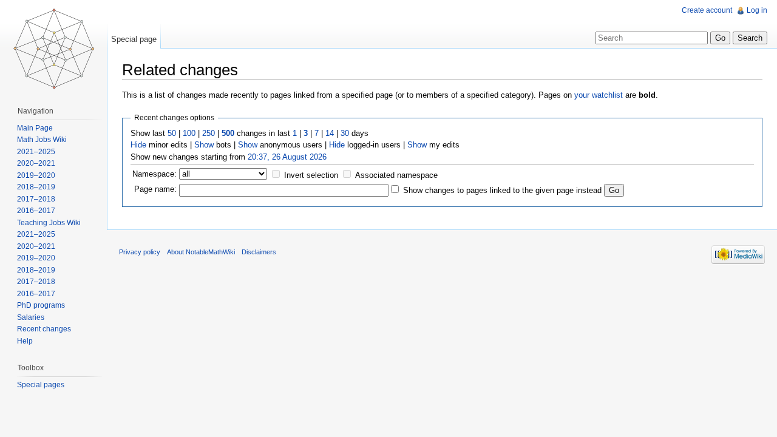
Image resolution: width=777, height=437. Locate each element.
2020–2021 (36, 163)
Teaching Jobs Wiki (49, 222)
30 (345, 133)
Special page (134, 39)
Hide (138, 144)
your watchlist (598, 95)
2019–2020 (36, 175)
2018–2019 (36, 187)
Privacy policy (139, 252)
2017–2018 (36, 199)
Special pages (40, 385)
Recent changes (44, 329)
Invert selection (311, 175)
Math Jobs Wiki (42, 139)
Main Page (35, 128)
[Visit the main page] (53, 48)
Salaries (30, 317)
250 (208, 133)
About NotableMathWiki (201, 252)
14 (329, 133)
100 (189, 133)
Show (204, 144)
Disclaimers (259, 252)
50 (172, 133)
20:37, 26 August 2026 (287, 156)
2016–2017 (36, 210)
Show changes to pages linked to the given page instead (502, 190)
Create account (707, 10)
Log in (757, 10)
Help (25, 341)
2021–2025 (36, 151)
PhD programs (41, 305)
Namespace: (154, 173)
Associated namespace (396, 175)
